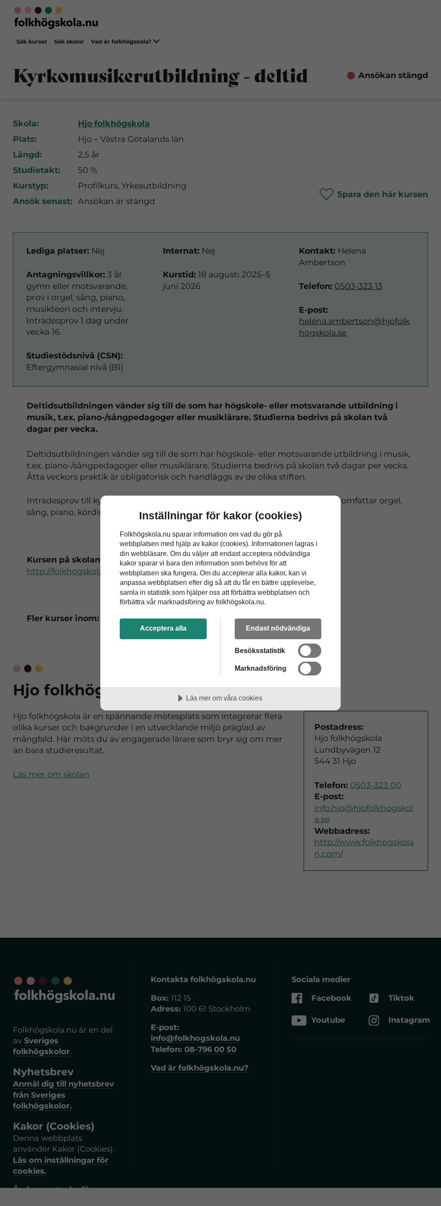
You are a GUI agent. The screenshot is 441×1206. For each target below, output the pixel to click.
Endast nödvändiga (278, 628)
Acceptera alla (163, 628)
